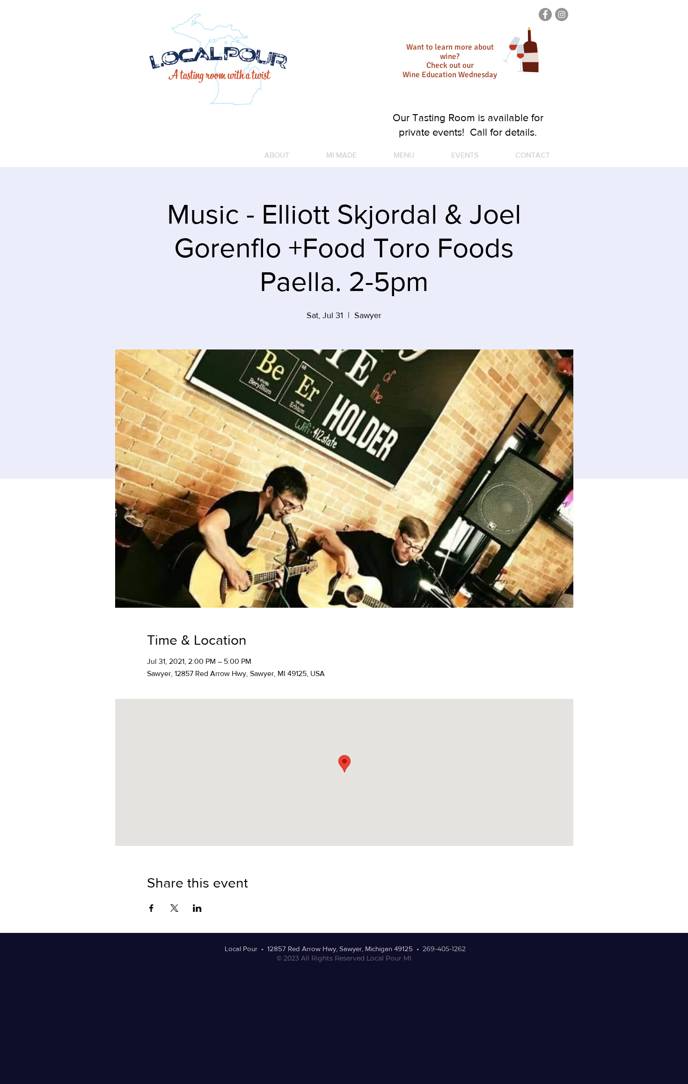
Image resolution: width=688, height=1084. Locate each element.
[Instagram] (561, 14)
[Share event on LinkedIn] (197, 908)
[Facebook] (545, 14)
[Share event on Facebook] (151, 908)
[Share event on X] (174, 908)
